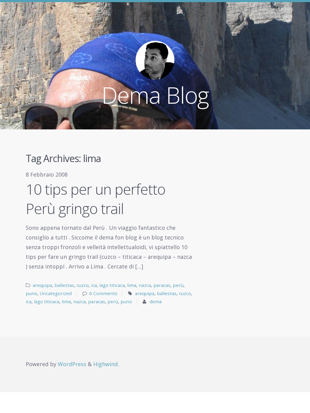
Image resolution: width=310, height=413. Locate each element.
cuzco (83, 285)
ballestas (64, 285)
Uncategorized (56, 293)
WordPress (72, 364)
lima (131, 285)
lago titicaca (112, 285)
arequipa (42, 285)
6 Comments (103, 293)
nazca (145, 285)
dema (156, 301)
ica (94, 285)
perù (178, 285)
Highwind (105, 364)
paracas (161, 285)
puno (31, 293)
